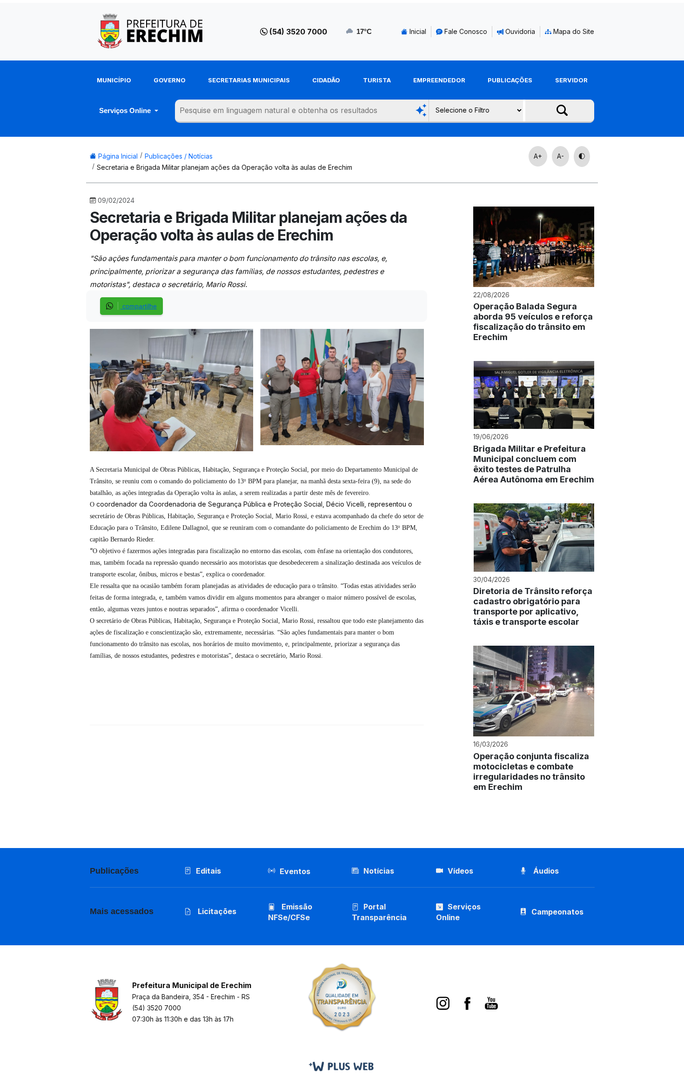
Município (114, 80)
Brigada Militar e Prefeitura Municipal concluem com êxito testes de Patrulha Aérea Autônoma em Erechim (533, 464)
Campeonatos (557, 911)
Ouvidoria (519, 31)
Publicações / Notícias (179, 156)
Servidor (571, 80)
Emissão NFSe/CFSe (290, 912)
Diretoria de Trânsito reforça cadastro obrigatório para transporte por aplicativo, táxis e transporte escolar (532, 606)
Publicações (510, 80)
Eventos (295, 871)
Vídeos (460, 870)
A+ (538, 156)
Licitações (216, 911)
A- (560, 156)
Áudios (545, 870)
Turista (377, 80)
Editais (208, 870)
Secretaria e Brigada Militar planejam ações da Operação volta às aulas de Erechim (224, 167)
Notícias (378, 870)
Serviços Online (126, 110)
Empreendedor (439, 80)
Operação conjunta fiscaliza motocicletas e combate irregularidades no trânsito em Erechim (531, 771)
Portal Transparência (379, 912)
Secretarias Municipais (249, 80)
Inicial (417, 31)
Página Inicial (117, 156)
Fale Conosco (465, 31)
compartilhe (139, 306)
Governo (170, 80)
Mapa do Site (572, 31)
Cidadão (326, 80)
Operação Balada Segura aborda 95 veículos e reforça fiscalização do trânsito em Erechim (533, 321)
